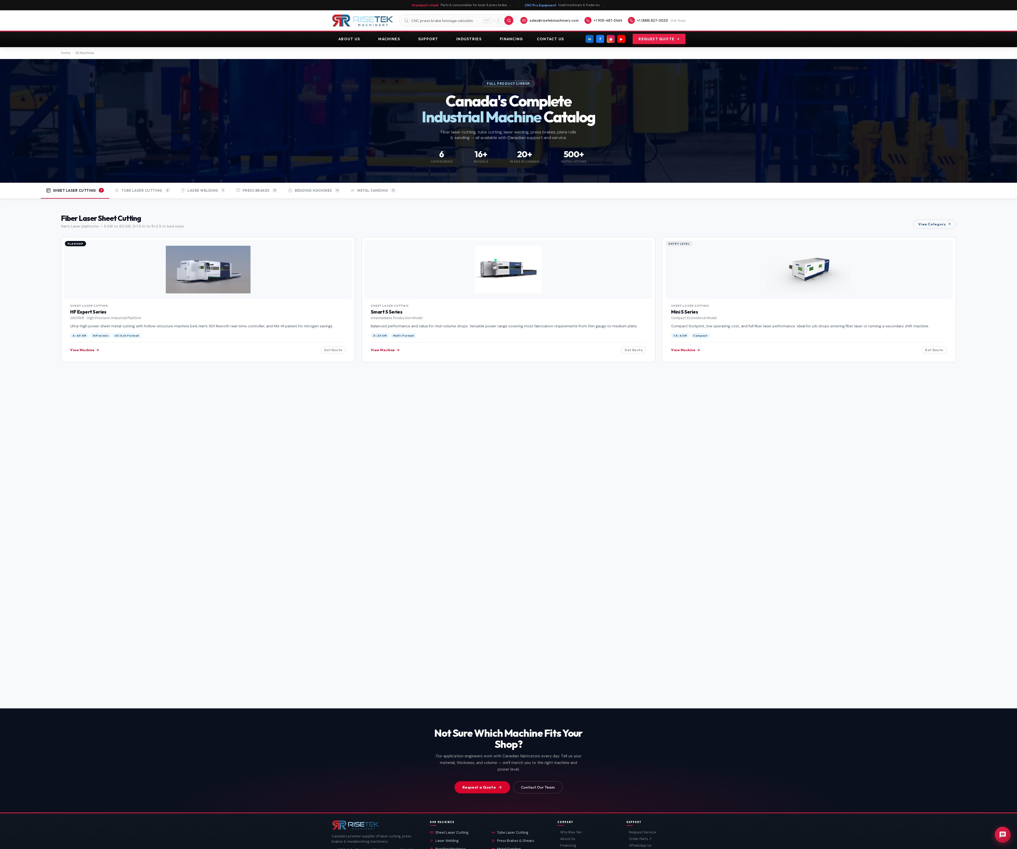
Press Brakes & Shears (515, 840)
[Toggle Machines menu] (409, 39)
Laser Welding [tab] (206, 190)
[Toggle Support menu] (447, 39)
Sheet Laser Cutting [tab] (77, 190)
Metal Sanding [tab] (375, 190)
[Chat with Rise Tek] (1003, 835)
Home (65, 53)
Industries (468, 39)
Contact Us (550, 39)
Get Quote (333, 350)
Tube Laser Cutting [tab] (144, 190)
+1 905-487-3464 (608, 20)
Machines (389, 39)
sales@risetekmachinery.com (554, 20)
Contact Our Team (538, 787)
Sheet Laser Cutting (452, 832)
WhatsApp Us (640, 845)
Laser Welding (447, 840)
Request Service (642, 832)
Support (428, 39)
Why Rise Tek (571, 832)
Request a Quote (479, 787)
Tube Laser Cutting (512, 832)
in (589, 39)
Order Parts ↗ (640, 839)
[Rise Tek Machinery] (363, 20)
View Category (932, 224)
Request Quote (656, 39)
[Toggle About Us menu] (369, 39)
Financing (511, 39)
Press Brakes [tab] (259, 190)
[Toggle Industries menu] (490, 39)
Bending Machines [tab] (316, 190)
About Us (349, 39)
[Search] (508, 20)
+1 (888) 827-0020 (661, 20)
